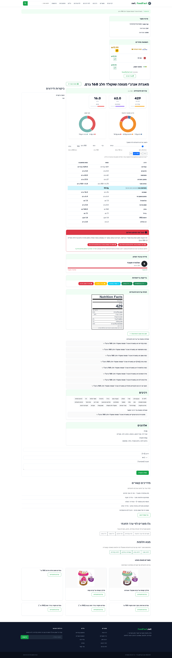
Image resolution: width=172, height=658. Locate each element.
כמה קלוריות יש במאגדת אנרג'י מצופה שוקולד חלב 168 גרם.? (126, 343)
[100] (83, 145)
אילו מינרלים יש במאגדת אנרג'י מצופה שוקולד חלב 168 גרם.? (126, 380)
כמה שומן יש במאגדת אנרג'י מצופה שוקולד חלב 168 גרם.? (127, 355)
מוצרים (102, 3)
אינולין (123, 398)
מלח (129, 402)
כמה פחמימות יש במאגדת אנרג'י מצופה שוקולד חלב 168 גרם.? (125, 349)
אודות (83, 643)
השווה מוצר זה (72, 84)
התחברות (62, 3)
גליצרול (101, 398)
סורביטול (88, 402)
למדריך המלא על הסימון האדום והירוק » (86, 249)
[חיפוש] (25, 3)
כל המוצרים (103, 636)
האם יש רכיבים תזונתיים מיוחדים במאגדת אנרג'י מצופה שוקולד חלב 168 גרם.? (120, 386)
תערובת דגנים (84, 405)
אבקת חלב (136, 398)
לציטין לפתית (78, 398)
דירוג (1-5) (145, 454)
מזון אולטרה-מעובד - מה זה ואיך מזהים (136, 493)
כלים (69, 3)
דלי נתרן (103, 534)
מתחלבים (116, 402)
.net (139, 3)
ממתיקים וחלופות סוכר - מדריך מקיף (137, 497)
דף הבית (110, 3)
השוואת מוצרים (80, 636)
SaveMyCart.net (127, 72)
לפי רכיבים (86, 3)
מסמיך (123, 402)
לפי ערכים (77, 3)
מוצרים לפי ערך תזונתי (142, 534)
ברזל (108, 398)
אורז (129, 398)
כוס (131, 153)
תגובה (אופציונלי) (143, 461)
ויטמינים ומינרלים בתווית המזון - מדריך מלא (135, 506)
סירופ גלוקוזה (142, 405)
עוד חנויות (129, 76)
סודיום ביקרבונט (106, 402)
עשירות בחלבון (126, 552)
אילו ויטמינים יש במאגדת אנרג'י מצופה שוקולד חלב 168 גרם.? (126, 374)
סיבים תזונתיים (79, 402)
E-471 (144, 398)
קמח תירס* (132, 405)
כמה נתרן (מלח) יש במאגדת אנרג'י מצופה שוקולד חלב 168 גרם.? (124, 362)
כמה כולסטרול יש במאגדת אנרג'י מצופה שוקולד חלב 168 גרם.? (125, 368)
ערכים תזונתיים (142, 594)
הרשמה (54, 3)
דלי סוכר (111, 534)
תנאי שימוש (34, 655)
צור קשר (82, 646)
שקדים (93, 405)
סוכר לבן (96, 402)
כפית (145, 153)
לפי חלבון (120, 534)
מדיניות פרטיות (27, 655)
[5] (111, 145)
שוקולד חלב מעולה (111, 405)
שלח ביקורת (142, 473)
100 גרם (136, 153)
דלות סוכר (145, 552)
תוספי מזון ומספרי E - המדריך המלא (137, 502)
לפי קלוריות (128, 534)
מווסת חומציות (142, 402)
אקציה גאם (115, 398)
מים (134, 402)
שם (63, 98)
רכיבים (95, 3)
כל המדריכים (144, 515)
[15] (103, 145)
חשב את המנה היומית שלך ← (138, 334)
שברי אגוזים (123, 405)
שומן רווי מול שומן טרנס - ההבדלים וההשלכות (134, 510)
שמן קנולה (100, 405)
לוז (86, 398)
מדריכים (82, 639)
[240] (94, 145)
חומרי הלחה (93, 398)
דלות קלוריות (115, 552)
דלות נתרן (136, 552)
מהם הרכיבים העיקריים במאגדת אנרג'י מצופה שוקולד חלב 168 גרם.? (121, 414)
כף (141, 153)
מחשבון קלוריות (80, 632)
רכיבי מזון (104, 639)
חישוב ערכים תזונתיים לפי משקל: (136, 142)
